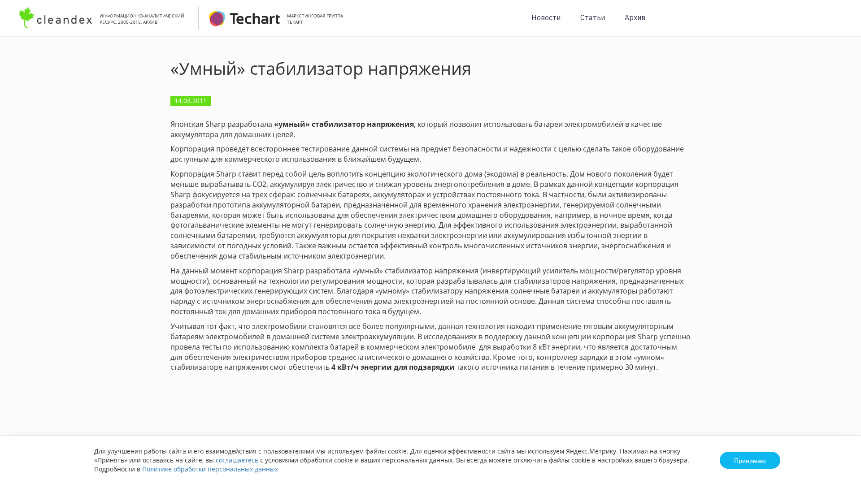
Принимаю (750, 460)
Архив (635, 17)
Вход (840, 23)
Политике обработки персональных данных (210, 469)
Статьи (592, 17)
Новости (546, 17)
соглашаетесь (237, 460)
